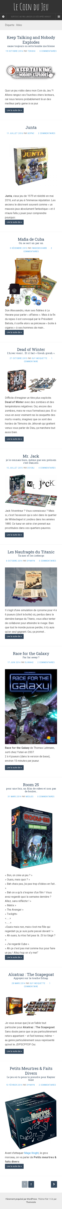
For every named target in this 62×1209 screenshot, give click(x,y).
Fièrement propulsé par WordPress (21, 1199)
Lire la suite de (14, 110)
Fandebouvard (39, 248)
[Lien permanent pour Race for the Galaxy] (31, 706)
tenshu (32, 51)
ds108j (31, 468)
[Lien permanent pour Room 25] (31, 837)
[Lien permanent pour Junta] (31, 166)
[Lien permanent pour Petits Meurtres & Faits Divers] (31, 1120)
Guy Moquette (39, 358)
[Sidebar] (3, 16)
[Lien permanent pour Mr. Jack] (31, 490)
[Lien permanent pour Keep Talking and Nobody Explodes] (31, 72)
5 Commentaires (47, 561)
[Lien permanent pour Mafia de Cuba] (31, 282)
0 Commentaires (48, 51)
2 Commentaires (46, 133)
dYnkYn (31, 561)
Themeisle (31, 1202)
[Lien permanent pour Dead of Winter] (31, 380)
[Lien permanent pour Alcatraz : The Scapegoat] (31, 1006)
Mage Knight (31, 1153)
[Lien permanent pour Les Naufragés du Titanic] (31, 586)
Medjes (29, 796)
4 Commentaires (47, 468)
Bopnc (31, 133)
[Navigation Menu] (58, 16)
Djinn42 (29, 662)
